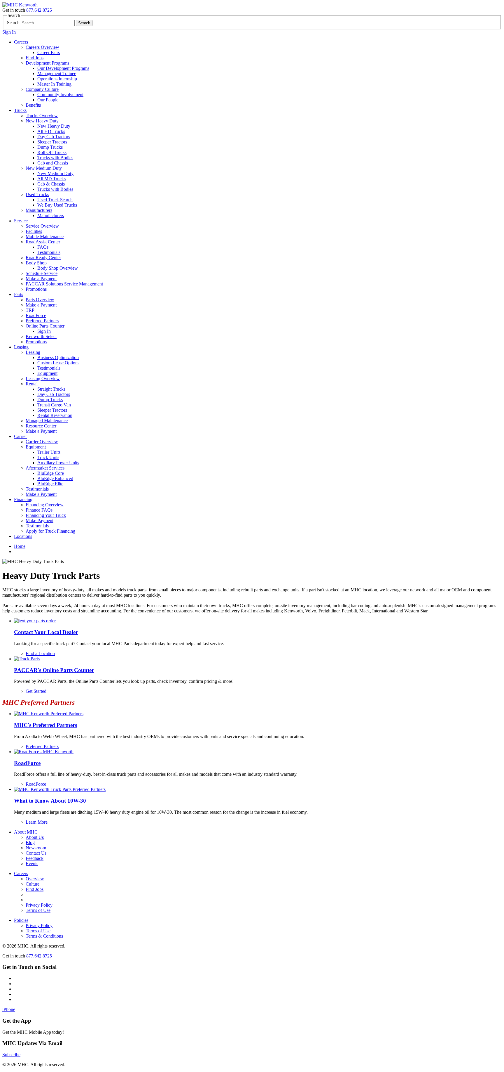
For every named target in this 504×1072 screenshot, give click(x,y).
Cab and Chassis (52, 162)
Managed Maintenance (47, 420)
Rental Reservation (54, 415)
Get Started (36, 691)
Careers (21, 41)
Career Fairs (48, 52)
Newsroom (36, 847)
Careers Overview (42, 47)
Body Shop (36, 262)
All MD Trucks (51, 178)
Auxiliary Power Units (58, 462)
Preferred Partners (42, 320)
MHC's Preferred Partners (45, 725)
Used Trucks (37, 194)
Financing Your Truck (46, 515)
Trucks (20, 110)
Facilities (34, 231)
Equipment (47, 373)
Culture (32, 884)
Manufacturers (39, 210)
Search (13, 22)
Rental (32, 383)
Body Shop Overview (57, 268)
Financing (23, 499)
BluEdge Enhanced (55, 478)
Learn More (37, 822)
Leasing (21, 346)
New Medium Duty (44, 168)
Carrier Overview (42, 441)
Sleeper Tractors (52, 141)
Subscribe (11, 1054)
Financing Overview (45, 504)
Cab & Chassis (51, 183)
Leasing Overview (43, 378)
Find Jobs (34, 57)
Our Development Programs (63, 68)
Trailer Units (48, 452)
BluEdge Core (50, 473)
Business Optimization (58, 357)
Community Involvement (60, 94)
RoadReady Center (43, 257)
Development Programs (47, 62)
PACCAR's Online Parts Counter (54, 670)
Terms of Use (38, 910)
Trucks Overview (42, 115)
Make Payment (39, 520)
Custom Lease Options (58, 362)
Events (32, 863)
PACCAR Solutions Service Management (64, 283)
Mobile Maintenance (45, 236)
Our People (47, 99)
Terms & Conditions (44, 936)
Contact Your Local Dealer (46, 632)
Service (21, 220)
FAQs (42, 247)
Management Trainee (56, 73)
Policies (21, 920)
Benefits (33, 105)
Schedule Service (41, 273)
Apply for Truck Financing (50, 531)
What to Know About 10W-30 (50, 801)
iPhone (8, 1009)
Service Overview (42, 226)
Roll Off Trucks (51, 152)
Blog (30, 842)
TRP (30, 310)
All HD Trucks (51, 131)
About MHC (26, 831)
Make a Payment (41, 278)
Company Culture (42, 89)
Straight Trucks (51, 389)
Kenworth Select (41, 336)
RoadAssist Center (43, 241)
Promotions (36, 289)
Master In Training (54, 84)
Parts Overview (40, 299)
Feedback (34, 858)
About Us (35, 837)
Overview (35, 878)
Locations (23, 536)
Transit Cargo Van (54, 404)
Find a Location (40, 653)
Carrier (20, 436)
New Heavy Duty (42, 120)
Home (19, 546)
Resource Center (41, 425)
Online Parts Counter (45, 325)
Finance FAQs (39, 510)
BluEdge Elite (50, 483)
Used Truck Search (55, 199)
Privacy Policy (39, 905)
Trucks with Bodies (55, 157)
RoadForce (36, 315)
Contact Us (36, 853)
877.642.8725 (39, 10)
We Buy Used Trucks (57, 204)
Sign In (9, 32)
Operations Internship (57, 78)
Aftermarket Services (45, 467)
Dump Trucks (50, 147)
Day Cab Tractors (53, 136)
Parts (18, 294)
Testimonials (48, 252)
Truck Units (48, 457)
